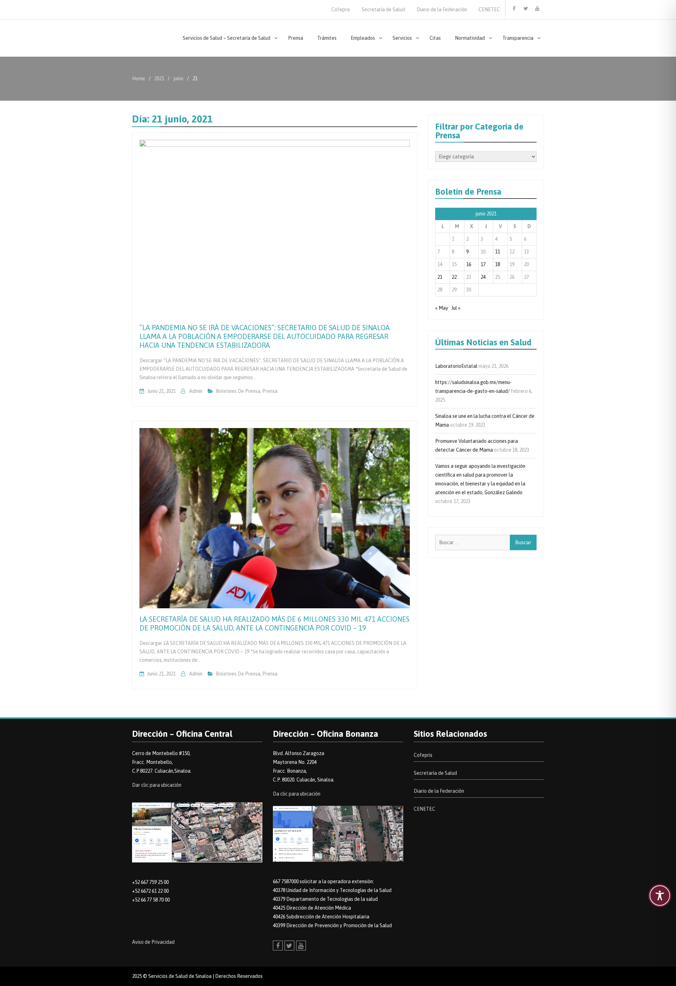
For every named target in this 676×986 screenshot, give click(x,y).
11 (497, 252)
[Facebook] (514, 8)
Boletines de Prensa (238, 391)
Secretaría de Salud (383, 9)
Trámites (327, 38)
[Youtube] (537, 8)
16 (468, 264)
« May (441, 308)
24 (483, 277)
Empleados (363, 38)
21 (439, 277)
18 (497, 264)
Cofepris (340, 9)
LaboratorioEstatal (456, 366)
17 (483, 264)
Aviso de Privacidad (153, 942)
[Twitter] (526, 8)
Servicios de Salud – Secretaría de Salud (226, 38)
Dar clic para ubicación (156, 785)
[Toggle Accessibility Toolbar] (660, 895)
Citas (435, 38)
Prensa (295, 38)
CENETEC (489, 9)
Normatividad (470, 38)
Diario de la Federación (442, 9)
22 (454, 277)
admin (195, 391)
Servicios (402, 38)
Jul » (456, 308)
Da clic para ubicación (296, 794)
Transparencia (517, 38)
